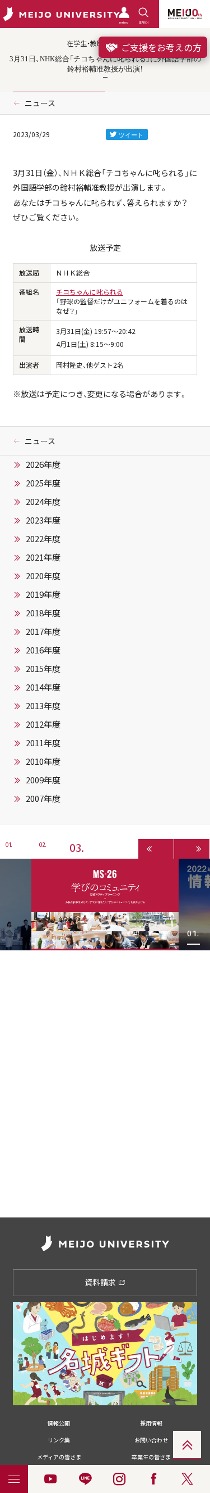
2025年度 (43, 483)
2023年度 (43, 520)
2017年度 (43, 631)
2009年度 (43, 780)
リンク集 (59, 1440)
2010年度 (43, 761)
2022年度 (43, 539)
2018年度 (43, 613)
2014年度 (43, 687)
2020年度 (43, 576)
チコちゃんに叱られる (89, 292)
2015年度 (43, 668)
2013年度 (43, 706)
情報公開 (59, 1423)
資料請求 (101, 1282)
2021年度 (43, 557)
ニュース (40, 103)
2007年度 (43, 798)
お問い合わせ (151, 1440)
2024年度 (43, 501)
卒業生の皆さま (151, 1457)
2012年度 (43, 724)
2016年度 (43, 650)
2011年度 (43, 743)
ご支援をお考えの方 (160, 47)
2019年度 (43, 594)
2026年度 (43, 464)
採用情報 (151, 1423)
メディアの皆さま (59, 1457)
